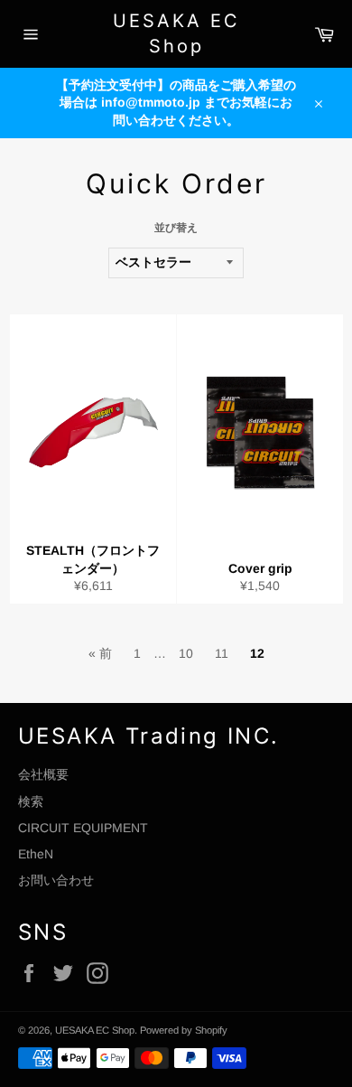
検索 (30, 801)
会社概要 (43, 774)
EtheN (35, 854)
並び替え (176, 227)
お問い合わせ (56, 880)
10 (186, 653)
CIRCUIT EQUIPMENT (83, 827)
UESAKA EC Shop (176, 33)
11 (221, 653)
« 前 (100, 653)
